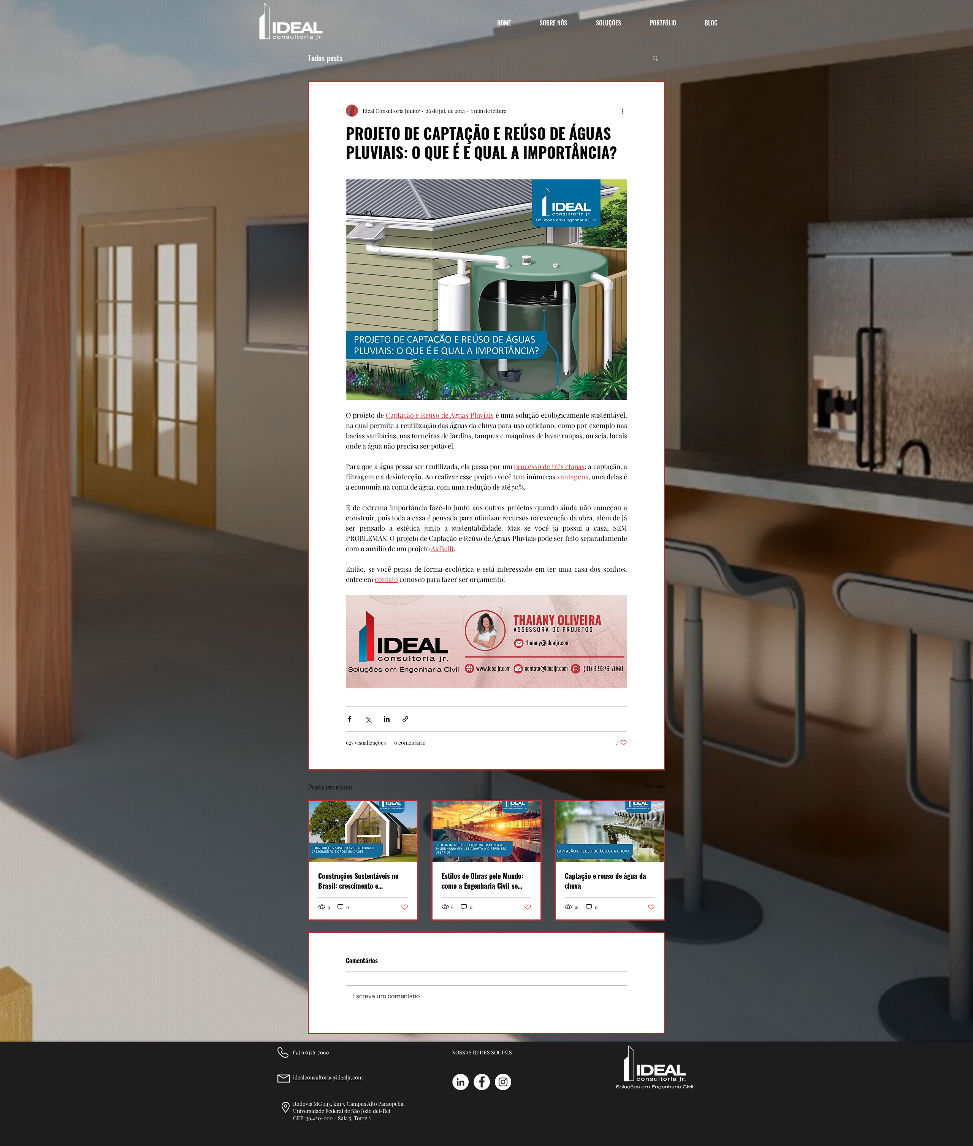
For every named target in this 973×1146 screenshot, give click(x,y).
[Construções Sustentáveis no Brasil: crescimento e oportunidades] (363, 831)
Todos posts (325, 58)
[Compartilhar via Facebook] (349, 719)
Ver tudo (655, 785)
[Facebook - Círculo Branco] (482, 1082)
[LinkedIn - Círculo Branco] (460, 1082)
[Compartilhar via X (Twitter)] (368, 719)
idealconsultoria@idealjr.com (328, 1077)
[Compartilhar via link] (405, 719)
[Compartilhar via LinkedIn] (386, 719)
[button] (655, 58)
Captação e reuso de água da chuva (605, 881)
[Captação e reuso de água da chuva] (610, 831)
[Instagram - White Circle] (503, 1082)
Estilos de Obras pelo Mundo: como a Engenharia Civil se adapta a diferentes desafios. (482, 881)
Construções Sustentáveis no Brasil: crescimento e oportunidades (358, 881)
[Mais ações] (622, 110)
